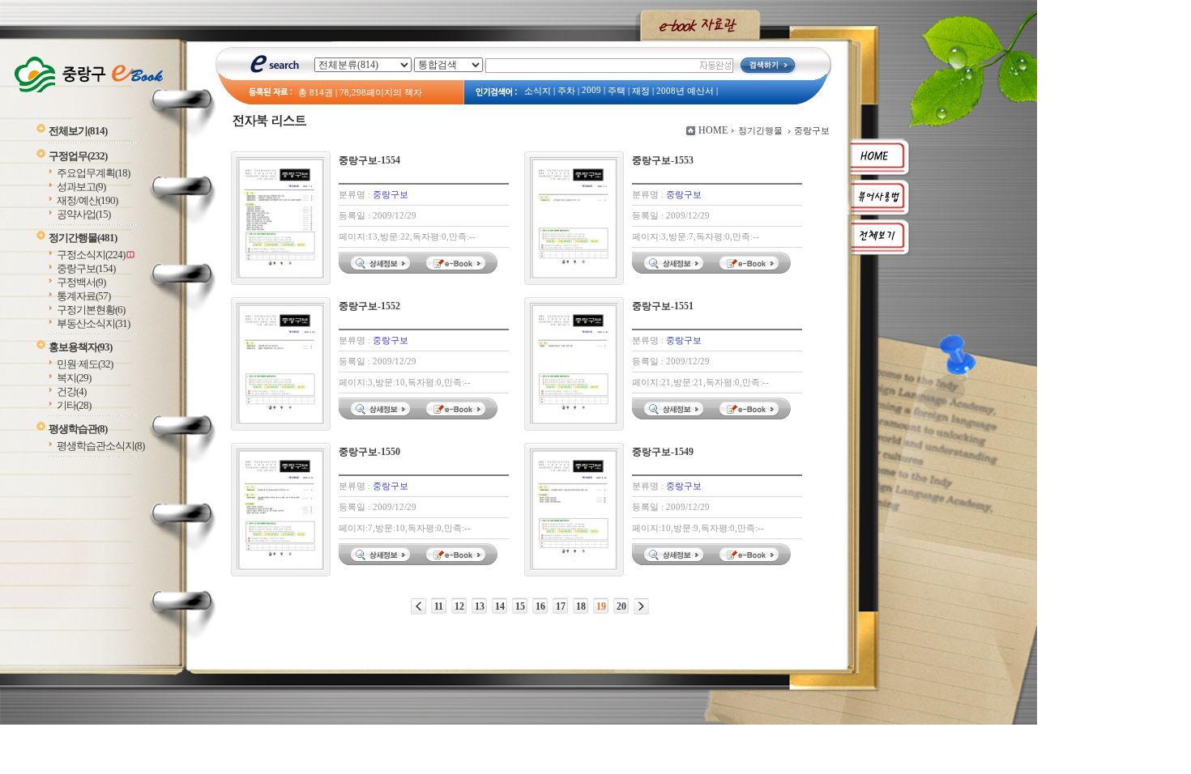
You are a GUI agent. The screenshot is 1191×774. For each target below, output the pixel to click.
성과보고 (81, 187)
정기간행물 (83, 238)
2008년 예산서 (685, 91)
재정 (641, 91)
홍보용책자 (80, 347)
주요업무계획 (93, 173)
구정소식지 (91, 255)
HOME (713, 130)
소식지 (537, 91)
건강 (71, 391)
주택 (616, 91)
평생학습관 (78, 429)
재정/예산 (87, 200)
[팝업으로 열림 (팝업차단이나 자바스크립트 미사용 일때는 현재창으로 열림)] (457, 270)
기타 (74, 405)
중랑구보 (86, 268)
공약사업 (83, 214)
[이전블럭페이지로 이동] (418, 606)
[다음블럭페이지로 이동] (641, 606)
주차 (566, 91)
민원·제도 (85, 364)
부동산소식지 (93, 323)
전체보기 (78, 131)
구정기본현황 (91, 310)
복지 (74, 378)
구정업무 (78, 156)
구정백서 (81, 282)
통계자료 (83, 296)
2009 (591, 90)
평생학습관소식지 (100, 446)
